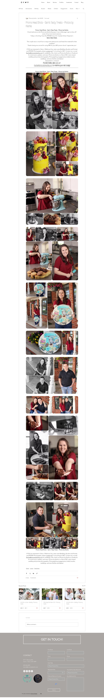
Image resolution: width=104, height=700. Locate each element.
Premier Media (34, 693)
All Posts (21, 8)
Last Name (69, 649)
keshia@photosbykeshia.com (30, 667)
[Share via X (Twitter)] (30, 573)
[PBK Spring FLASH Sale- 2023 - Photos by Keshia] (52, 594)
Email (49, 656)
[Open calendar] (62, 672)
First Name (50, 649)
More (77, 8)
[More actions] (77, 18)
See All (83, 585)
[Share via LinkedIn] (33, 573)
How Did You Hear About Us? (74, 669)
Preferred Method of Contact (54, 676)
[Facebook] (23, 2)
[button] (69, 2)
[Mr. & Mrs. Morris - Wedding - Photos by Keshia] (75, 594)
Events (71, 8)
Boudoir (43, 8)
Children (56, 8)
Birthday (36, 8)
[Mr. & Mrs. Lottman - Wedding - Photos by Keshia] (29, 594)
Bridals (49, 8)
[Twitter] (26, 2)
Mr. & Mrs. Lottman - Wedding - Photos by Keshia (29, 603)
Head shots (36, 568)
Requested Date (52, 669)
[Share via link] (37, 573)
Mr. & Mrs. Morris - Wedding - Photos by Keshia (74, 603)
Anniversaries (29, 8)
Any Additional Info (71, 676)
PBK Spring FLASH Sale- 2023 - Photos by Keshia (52, 603)
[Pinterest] (28, 2)
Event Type (50, 662)
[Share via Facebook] (26, 573)
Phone (68, 656)
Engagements (64, 8)
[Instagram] (21, 2)
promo (31, 568)
